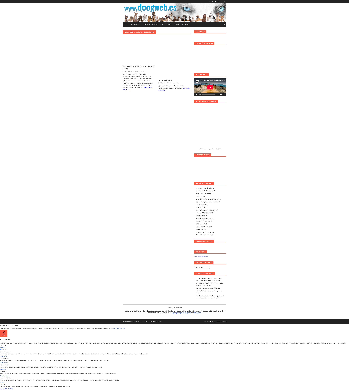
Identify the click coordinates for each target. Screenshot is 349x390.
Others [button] (2, 382)
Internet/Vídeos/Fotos (203, 213)
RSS (142, 321)
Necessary (4, 349)
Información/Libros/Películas (205, 210)
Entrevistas (199, 196)
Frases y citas (200, 204)
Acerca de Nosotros (209, 321)
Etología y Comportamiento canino (207, 199)
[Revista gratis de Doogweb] (210, 126)
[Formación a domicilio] (210, 58)
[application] (210, 87)
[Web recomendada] (210, 168)
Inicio (126, 24)
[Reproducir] (196, 94)
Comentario (140, 71)
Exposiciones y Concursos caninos (206, 202)
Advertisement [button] (4, 376)
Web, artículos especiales (204, 235)
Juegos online (200, 215)
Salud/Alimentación (202, 227)
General (198, 207)
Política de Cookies (221, 321)
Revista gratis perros (202, 221)
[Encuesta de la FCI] (174, 61)
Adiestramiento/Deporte (203, 191)
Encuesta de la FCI (165, 80)
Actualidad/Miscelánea (203, 188)
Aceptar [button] (116, 328)
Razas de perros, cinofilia (203, 218)
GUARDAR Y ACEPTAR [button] (6, 389)
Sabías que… (200, 224)
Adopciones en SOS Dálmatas (211, 288)
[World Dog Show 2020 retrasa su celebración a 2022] (139, 54)
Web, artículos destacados (204, 232)
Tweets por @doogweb (201, 256)
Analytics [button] (3, 369)
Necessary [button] (3, 347)
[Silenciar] (221, 94)
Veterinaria (199, 229)
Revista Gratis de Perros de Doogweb (157, 24)
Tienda (176, 24)
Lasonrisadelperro (201, 278)
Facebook (197, 313)
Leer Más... (122, 328)
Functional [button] (3, 356)
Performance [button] (4, 363)
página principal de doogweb (181, 313)
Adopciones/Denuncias (203, 193)
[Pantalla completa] (224, 94)
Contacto (185, 24)
